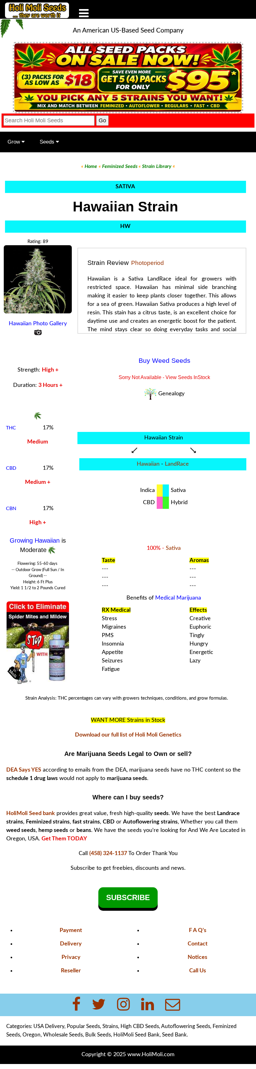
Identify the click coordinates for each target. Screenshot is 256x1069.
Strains (110, 1026)
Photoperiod (147, 263)
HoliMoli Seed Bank (136, 1034)
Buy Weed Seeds (164, 360)
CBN (11, 508)
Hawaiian (148, 464)
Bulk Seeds (98, 1034)
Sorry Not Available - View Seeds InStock (164, 377)
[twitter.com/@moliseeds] (102, 1004)
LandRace (177, 464)
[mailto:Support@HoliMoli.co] (174, 1004)
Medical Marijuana (178, 598)
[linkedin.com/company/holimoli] (151, 1004)
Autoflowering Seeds (185, 1026)
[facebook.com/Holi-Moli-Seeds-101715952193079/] (80, 1004)
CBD (11, 468)
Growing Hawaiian (36, 540)
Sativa (173, 548)
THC (11, 427)
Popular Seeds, (84, 1026)
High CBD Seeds (140, 1026)
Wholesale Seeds (63, 1034)
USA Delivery (48, 1026)
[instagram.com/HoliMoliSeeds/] (127, 1004)
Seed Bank (174, 1034)
